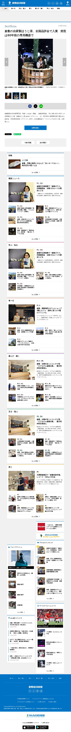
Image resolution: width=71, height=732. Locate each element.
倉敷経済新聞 (16, 3)
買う (30, 8)
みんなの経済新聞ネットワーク (35, 715)
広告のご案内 (53, 701)
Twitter (53, 3)
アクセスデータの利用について (26, 701)
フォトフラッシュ (10, 26)
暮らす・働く (39, 8)
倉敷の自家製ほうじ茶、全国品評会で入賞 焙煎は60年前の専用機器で (24, 87)
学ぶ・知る (50, 8)
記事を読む (35, 128)
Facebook (48, 3)
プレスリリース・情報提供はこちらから (44, 698)
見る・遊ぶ (22, 8)
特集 (58, 8)
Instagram (57, 3)
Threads (61, 3)
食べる (13, 8)
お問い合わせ (42, 701)
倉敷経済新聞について (23, 698)
